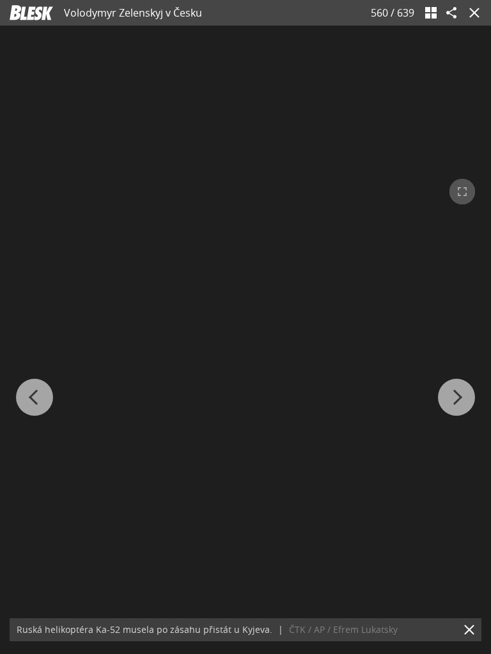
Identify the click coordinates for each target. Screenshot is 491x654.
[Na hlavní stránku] (31, 13)
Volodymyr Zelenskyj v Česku (133, 13)
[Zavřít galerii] (471, 12)
